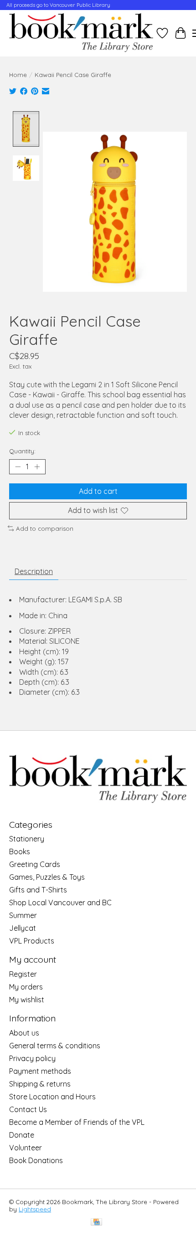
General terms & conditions (54, 1045)
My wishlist (26, 999)
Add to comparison (44, 528)
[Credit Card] (96, 1222)
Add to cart (98, 491)
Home (18, 74)
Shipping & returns (40, 1083)
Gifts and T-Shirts (38, 889)
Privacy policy (32, 1058)
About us (24, 1032)
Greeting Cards (34, 864)
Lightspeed (35, 1209)
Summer (23, 915)
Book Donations (36, 1160)
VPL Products (31, 940)
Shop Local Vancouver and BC (60, 902)
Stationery (26, 838)
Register (23, 974)
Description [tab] (34, 571)
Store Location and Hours (52, 1096)
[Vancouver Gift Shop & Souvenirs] (81, 33)
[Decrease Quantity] (18, 467)
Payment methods (40, 1071)
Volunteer (25, 1147)
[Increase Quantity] (37, 467)
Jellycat (22, 928)
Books (19, 851)
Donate (21, 1134)
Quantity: (22, 451)
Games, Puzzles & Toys (47, 877)
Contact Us (28, 1109)
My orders (26, 986)
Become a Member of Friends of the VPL (76, 1122)
